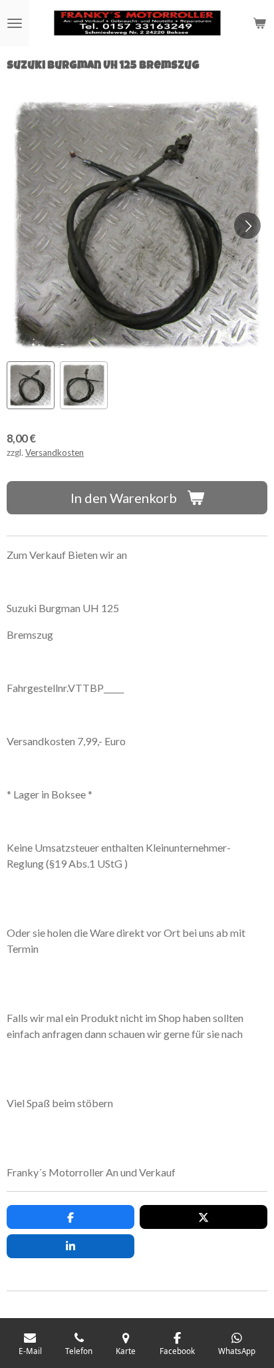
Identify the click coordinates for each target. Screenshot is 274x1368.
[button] (31, 385)
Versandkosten (54, 452)
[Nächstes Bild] (247, 225)
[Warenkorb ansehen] (259, 23)
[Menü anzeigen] (14, 23)
